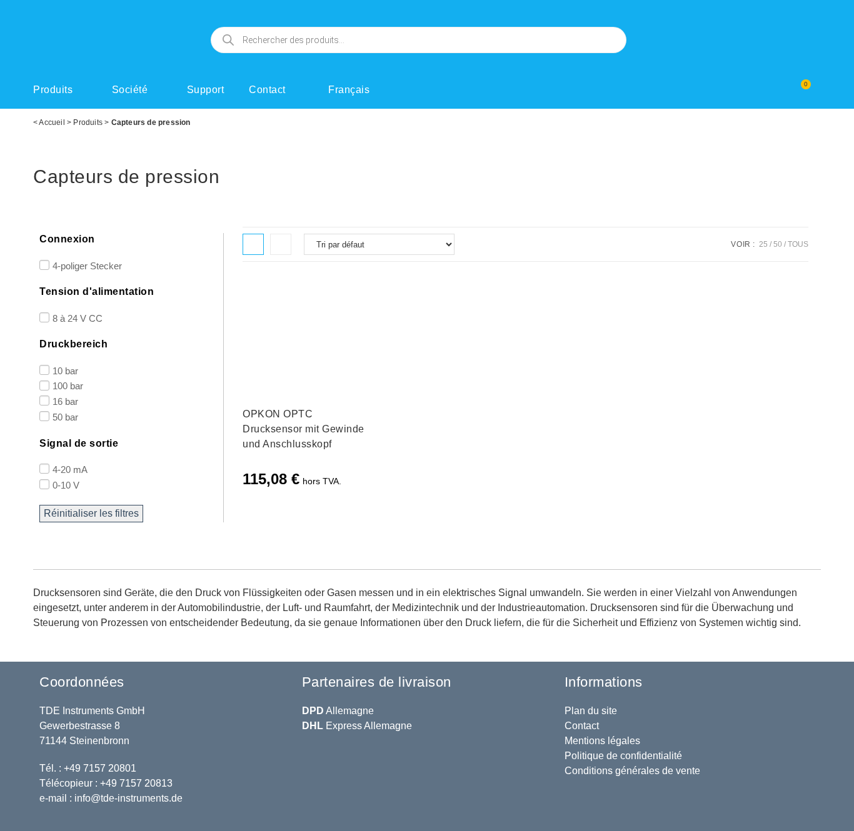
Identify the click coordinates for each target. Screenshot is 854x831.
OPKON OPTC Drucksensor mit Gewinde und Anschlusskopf (303, 429)
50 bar (65, 417)
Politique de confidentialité (623, 755)
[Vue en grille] (253, 244)
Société (130, 89)
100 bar (68, 386)
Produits (53, 89)
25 (763, 244)
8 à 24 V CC (78, 317)
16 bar (65, 401)
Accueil (51, 122)
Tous (798, 244)
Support (205, 89)
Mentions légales (602, 740)
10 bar (65, 370)
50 (777, 244)
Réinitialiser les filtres (91, 513)
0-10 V (66, 484)
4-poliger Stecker (87, 265)
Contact (267, 89)
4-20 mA (70, 469)
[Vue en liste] (280, 244)
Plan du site (591, 710)
